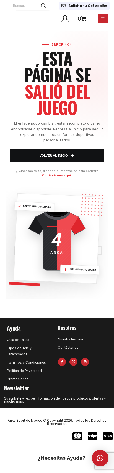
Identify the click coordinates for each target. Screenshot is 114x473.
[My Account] (65, 18)
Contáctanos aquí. (57, 175)
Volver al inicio (54, 155)
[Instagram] (85, 362)
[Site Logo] (15, 18)
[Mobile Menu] (103, 18)
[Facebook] (62, 362)
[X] (73, 362)
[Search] (43, 6)
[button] (100, 458)
